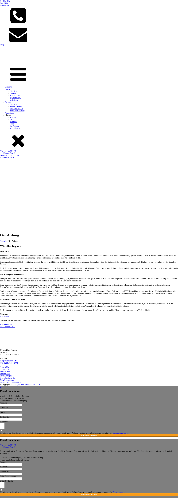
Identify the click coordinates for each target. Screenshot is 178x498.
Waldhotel (13, 122)
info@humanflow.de (8, 361)
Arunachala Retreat (17, 111)
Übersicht (13, 91)
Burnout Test (15, 96)
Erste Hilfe (14, 100)
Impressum (19, 384)
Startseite (8, 87)
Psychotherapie (15, 98)
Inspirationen (15, 128)
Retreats (8, 102)
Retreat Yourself (16, 106)
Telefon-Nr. (4, 417)
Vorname (3, 403)
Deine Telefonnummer (8, 476)
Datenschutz (30, 384)
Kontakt (13, 117)
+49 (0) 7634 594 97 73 (9, 363)
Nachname (4, 408)
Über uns (8, 115)
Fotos (12, 124)
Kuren (7, 89)
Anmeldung (4, 316)
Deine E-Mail (5, 471)
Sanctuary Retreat (16, 109)
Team (12, 119)
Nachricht (4, 422)
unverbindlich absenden (89, 435)
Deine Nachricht (6, 481)
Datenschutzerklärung (121, 433)
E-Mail (2, 412)
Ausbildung (9, 113)
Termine (13, 93)
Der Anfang (14, 126)
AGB (38, 384)
